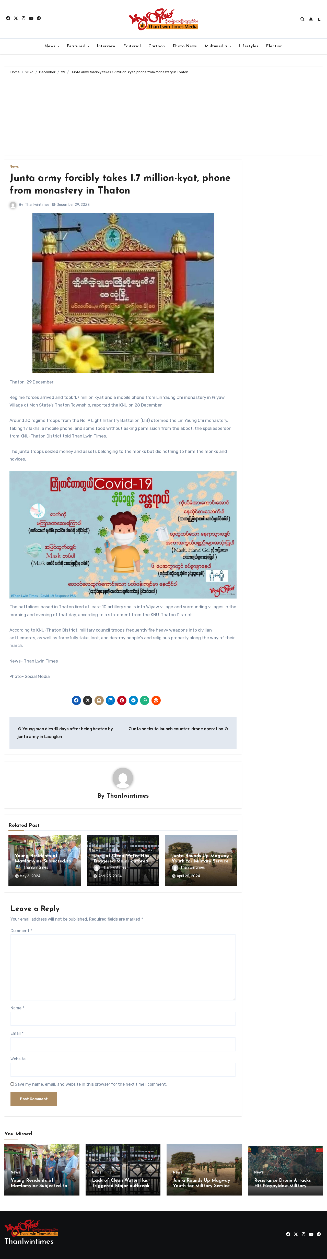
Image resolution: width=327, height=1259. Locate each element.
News (50, 46)
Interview (106, 46)
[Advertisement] (164, 114)
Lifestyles (248, 46)
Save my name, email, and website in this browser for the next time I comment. (91, 1084)
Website (18, 1059)
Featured (77, 46)
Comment (21, 930)
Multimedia (217, 46)
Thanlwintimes (37, 204)
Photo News (185, 46)
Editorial (132, 46)
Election (274, 46)
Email (17, 1033)
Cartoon (156, 46)
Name (17, 1008)
